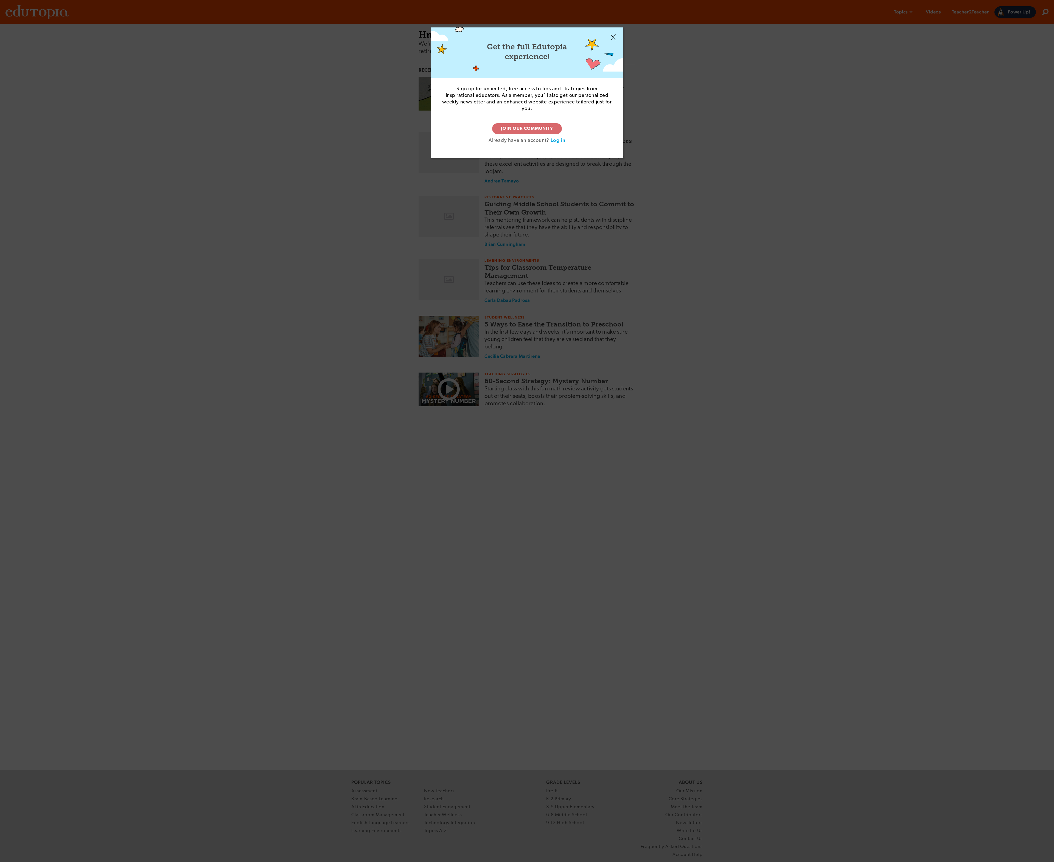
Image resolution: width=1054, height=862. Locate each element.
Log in (558, 140)
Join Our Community (527, 128)
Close (613, 37)
